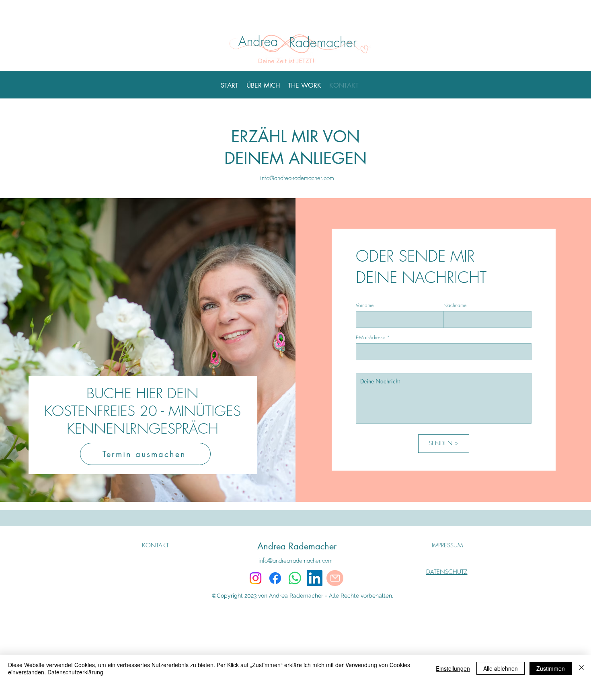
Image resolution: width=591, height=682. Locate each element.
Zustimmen (550, 668)
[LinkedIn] (314, 578)
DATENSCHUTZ (447, 572)
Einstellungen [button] (453, 668)
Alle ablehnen (500, 668)
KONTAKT (155, 545)
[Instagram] (255, 578)
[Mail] (334, 578)
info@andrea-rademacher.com (297, 178)
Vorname (364, 305)
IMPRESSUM (447, 545)
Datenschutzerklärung (75, 672)
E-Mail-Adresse (370, 337)
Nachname (454, 305)
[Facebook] (275, 578)
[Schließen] (581, 668)
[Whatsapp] (295, 578)
